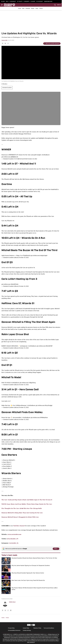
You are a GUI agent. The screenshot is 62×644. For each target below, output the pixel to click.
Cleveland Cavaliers (7, 87)
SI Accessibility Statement (14, 630)
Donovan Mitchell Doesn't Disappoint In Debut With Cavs (20, 517)
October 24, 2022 (32, 159)
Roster (32, 8)
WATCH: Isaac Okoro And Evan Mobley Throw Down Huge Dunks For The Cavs (27, 504)
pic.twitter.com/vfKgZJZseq (28, 382)
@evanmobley (17, 417)
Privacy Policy (11, 628)
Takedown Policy (37, 628)
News (7, 617)
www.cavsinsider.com (14, 534)
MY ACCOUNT (39, 1)
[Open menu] (2, 5)
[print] (11, 610)
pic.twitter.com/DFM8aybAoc (39, 417)
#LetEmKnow (46, 155)
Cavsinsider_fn (13, 543)
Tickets (41, 8)
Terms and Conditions (49, 628)
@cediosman (22, 405)
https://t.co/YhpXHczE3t (23, 255)
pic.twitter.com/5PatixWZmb (10, 284)
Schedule (28, 8)
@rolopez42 (23, 346)
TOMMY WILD (12, 602)
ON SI (7, 1)
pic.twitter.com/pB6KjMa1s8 (10, 157)
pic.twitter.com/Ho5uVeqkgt (44, 405)
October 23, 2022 (24, 348)
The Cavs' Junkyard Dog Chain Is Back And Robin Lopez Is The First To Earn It (27, 500)
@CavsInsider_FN (12, 538)
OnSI (23, 8)
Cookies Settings (27, 630)
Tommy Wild (4, 40)
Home (19, 8)
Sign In (59, 4)
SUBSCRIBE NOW (48, 1)
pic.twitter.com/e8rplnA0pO (39, 255)
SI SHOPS (33, 1)
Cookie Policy (26, 628)
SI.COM (3, 1)
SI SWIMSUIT (13, 1)
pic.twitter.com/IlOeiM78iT (44, 346)
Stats (37, 8)
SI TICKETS (19, 1)
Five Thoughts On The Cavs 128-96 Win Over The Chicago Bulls (22, 508)
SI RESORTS (26, 1)
